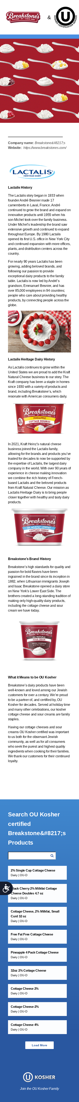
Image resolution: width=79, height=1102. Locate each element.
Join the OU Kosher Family (39, 1088)
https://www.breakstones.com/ (44, 148)
